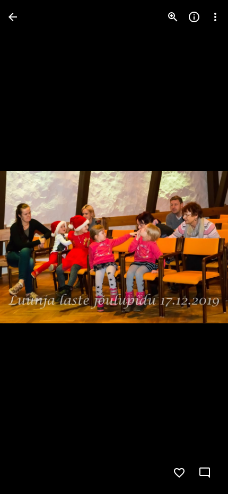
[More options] (215, 17)
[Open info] (194, 17)
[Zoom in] (172, 17)
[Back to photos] (12, 17)
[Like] (179, 472)
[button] (30, 247)
